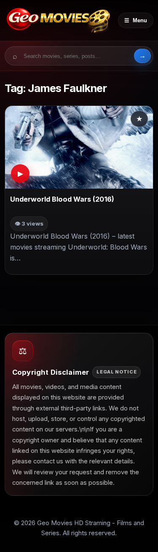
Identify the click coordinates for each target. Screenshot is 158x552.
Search (142, 56)
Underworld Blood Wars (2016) (62, 199)
